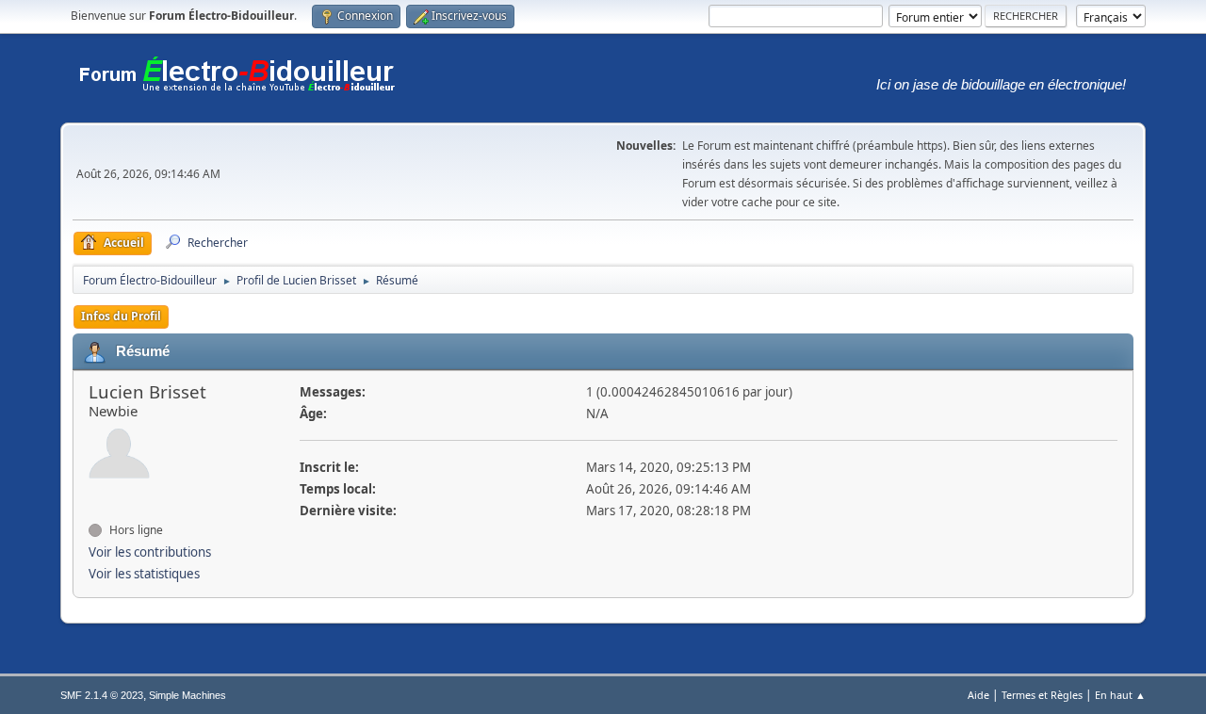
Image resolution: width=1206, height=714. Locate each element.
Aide (978, 695)
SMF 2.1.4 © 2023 (101, 695)
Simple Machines (187, 695)
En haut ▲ (1120, 695)
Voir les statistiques (144, 573)
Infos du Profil (121, 316)
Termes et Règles (1042, 695)
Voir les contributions (150, 552)
